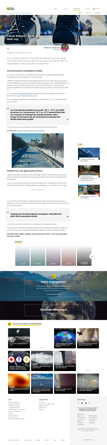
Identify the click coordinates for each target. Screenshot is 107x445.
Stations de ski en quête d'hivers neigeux (31, 131)
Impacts (23, 13)
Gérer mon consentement (15, 411)
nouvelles (12, 13)
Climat (18, 13)
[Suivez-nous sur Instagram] (82, 403)
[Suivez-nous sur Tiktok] (89, 403)
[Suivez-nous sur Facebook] (78, 403)
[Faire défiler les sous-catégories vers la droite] (91, 256)
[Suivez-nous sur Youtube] (85, 403)
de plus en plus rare (26, 94)
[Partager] (8, 49)
